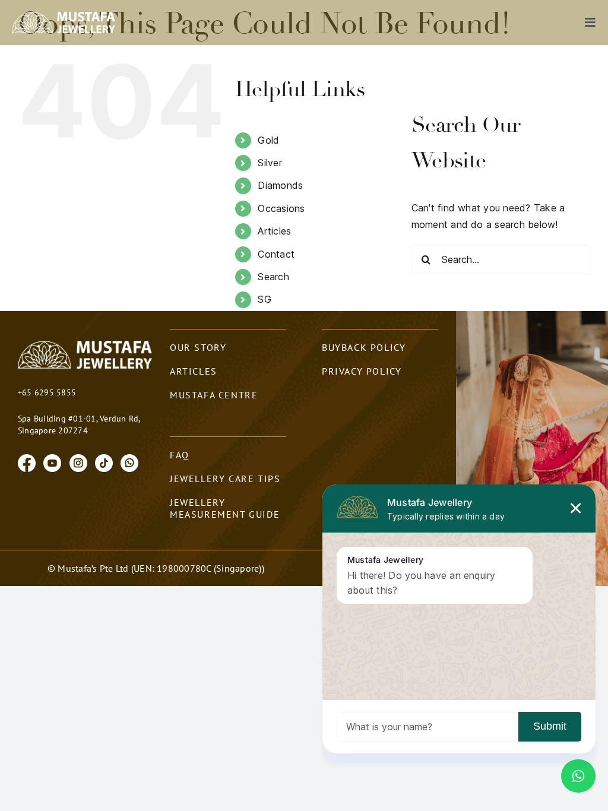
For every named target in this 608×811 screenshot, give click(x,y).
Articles (274, 231)
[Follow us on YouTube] (52, 462)
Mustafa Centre (214, 395)
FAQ (179, 455)
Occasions (281, 208)
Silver (269, 163)
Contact (276, 254)
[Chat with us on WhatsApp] (129, 462)
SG (264, 299)
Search (273, 277)
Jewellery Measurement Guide (225, 508)
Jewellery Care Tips (225, 478)
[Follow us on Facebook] (27, 462)
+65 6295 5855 (47, 392)
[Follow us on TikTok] (104, 462)
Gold (268, 140)
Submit (549, 726)
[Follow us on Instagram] (78, 462)
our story (198, 347)
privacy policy (361, 371)
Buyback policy (364, 347)
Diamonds (280, 185)
